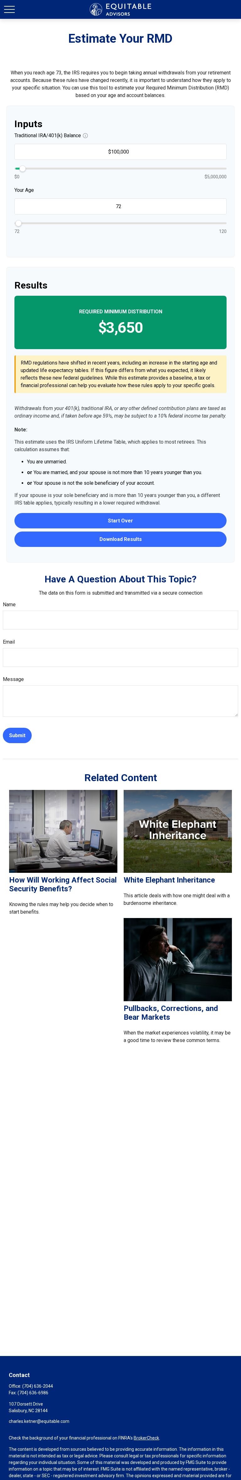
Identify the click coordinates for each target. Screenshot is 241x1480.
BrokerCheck (146, 1437)
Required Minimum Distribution (120, 312)
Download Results (120, 539)
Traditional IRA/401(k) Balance (47, 135)
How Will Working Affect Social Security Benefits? (63, 884)
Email (9, 642)
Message (13, 679)
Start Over (120, 521)
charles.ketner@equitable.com (39, 1421)
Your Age (24, 190)
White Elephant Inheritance (169, 880)
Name (9, 605)
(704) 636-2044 (37, 1386)
